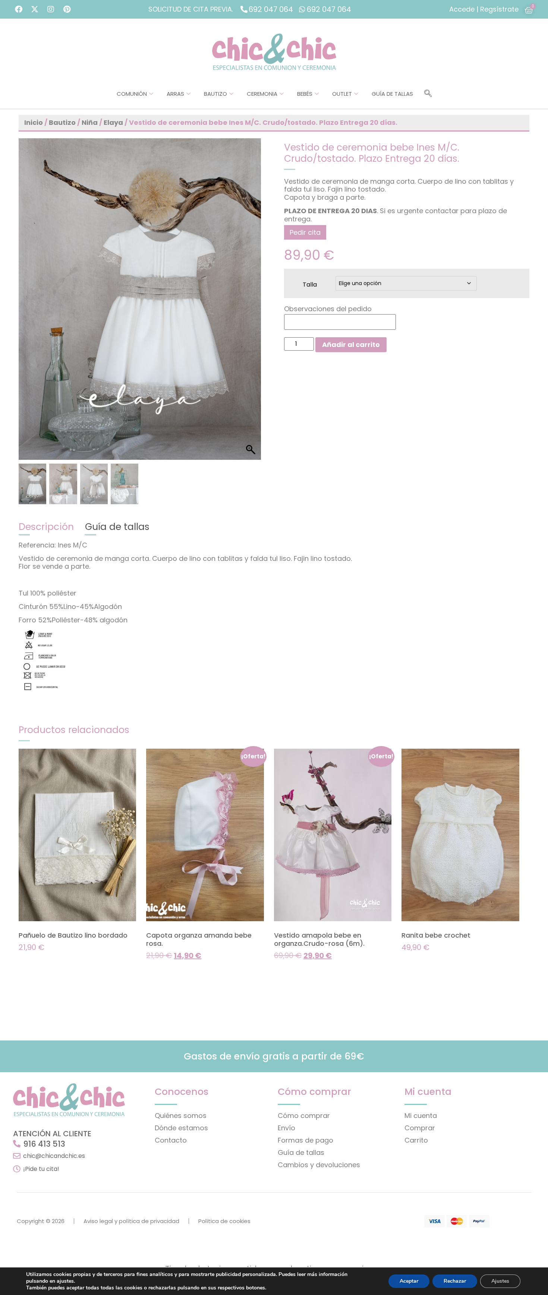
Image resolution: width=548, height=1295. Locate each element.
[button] (428, 93)
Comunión (132, 94)
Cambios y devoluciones (319, 1164)
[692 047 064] (244, 9)
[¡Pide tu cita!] (17, 1169)
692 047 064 (271, 9)
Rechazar (455, 1281)
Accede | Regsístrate (484, 9)
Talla (310, 284)
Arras (175, 94)
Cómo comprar (304, 1115)
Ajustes (500, 1281)
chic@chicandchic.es (54, 1156)
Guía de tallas (392, 94)
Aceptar (409, 1281)
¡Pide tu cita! (41, 1169)
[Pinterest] (66, 9)
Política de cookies (224, 1221)
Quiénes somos (181, 1115)
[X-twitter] (34, 9)
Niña (90, 122)
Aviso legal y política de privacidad (131, 1221)
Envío (286, 1128)
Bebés (304, 94)
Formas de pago (305, 1140)
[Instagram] (50, 9)
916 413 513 (44, 1143)
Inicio (33, 122)
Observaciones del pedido (328, 309)
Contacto (171, 1140)
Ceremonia (262, 94)
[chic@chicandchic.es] (17, 1156)
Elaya (113, 122)
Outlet (342, 94)
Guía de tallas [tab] (117, 527)
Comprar (419, 1128)
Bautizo (215, 94)
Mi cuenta (420, 1115)
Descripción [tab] (46, 527)
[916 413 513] (17, 1143)
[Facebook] (18, 9)
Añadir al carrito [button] (44, 962)
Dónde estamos (181, 1128)
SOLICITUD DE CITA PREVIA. (190, 9)
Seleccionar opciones (179, 970)
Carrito (416, 1140)
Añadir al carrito (351, 344)
